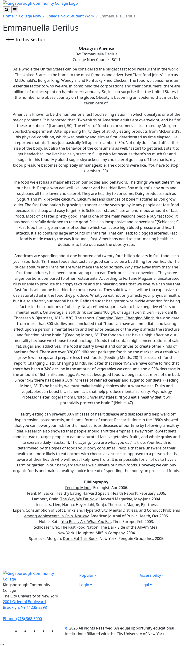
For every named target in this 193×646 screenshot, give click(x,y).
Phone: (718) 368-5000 (22, 618)
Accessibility (150, 575)
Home (8, 16)
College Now (30, 16)
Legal (144, 584)
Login (84, 584)
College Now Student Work (70, 16)
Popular (86, 575)
